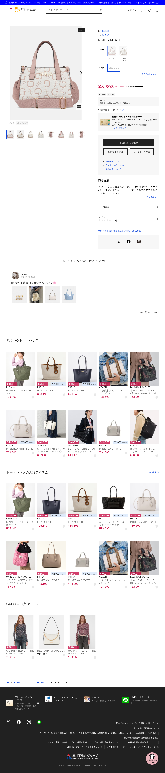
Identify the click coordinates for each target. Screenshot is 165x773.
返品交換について (113, 169)
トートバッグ (41, 682)
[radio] (111, 53)
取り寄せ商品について (115, 165)
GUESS (105, 31)
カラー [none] (101, 49)
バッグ (28, 682)
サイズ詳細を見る (148, 74)
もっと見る (151, 197)
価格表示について (113, 161)
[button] (45, 73)
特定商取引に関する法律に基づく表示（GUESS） (120, 231)
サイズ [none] (101, 68)
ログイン (131, 10)
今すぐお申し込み (119, 128)
